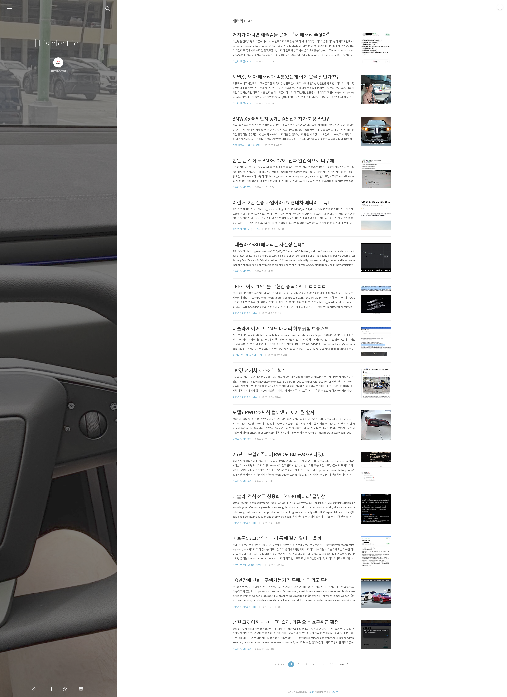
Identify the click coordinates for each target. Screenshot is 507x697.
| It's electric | (58, 43)
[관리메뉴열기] (500, 7)
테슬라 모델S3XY (242, 61)
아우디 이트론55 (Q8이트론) (248, 565)
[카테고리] (9, 8)
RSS (66, 689)
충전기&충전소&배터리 (245, 313)
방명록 (50, 689)
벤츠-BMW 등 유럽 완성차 (246, 145)
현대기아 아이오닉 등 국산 (246, 229)
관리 (82, 689)
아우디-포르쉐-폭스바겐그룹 (248, 355)
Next (342, 664)
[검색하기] (107, 8)
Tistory (334, 691)
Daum (311, 691)
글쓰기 (35, 689)
